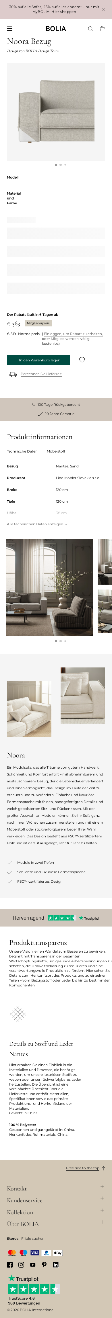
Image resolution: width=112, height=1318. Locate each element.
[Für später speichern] (82, 360)
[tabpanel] (56, 495)
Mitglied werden (65, 338)
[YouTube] (33, 1264)
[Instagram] (21, 1265)
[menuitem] (9, 28)
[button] (56, 165)
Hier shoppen (63, 11)
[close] (103, 9)
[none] (56, 28)
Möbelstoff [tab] (56, 451)
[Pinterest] (44, 1265)
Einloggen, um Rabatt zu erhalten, (73, 334)
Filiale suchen (33, 1238)
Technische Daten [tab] (22, 451)
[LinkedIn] (56, 1265)
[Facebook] (10, 1265)
